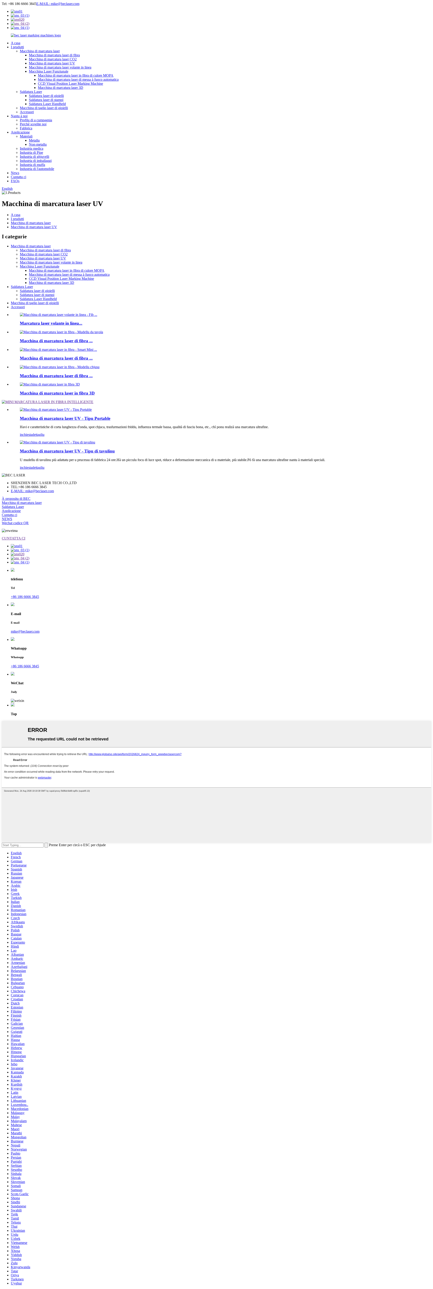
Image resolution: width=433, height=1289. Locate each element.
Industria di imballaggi (36, 161)
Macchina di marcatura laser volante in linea (60, 67)
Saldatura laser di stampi (46, 100)
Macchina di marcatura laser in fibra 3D (57, 393)
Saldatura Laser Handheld (47, 104)
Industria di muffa (32, 165)
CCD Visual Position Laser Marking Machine (70, 83)
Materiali (26, 136)
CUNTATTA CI (13, 538)
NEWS (7, 519)
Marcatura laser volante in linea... (51, 323)
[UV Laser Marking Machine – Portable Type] (56, 409)
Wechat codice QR (15, 523)
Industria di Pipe (31, 152)
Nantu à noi (19, 116)
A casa (15, 43)
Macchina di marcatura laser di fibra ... (56, 340)
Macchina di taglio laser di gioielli (44, 108)
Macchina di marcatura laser (40, 51)
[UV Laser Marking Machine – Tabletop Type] (57, 442)
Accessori (27, 112)
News (15, 173)
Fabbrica (26, 128)
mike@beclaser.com (25, 631)
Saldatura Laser (31, 92)
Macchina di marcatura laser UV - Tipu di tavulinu (67, 451)
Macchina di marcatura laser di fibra (54, 55)
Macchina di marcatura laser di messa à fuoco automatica (78, 79)
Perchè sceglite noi (33, 124)
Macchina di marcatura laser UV (52, 63)
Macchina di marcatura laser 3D (60, 88)
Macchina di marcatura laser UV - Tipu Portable (65, 418)
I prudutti (17, 47)
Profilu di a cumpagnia (36, 120)
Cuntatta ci (18, 177)
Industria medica (31, 148)
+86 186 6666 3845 (25, 597)
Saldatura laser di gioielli (46, 96)
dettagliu (38, 435)
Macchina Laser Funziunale (48, 71)
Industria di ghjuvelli (34, 157)
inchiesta (26, 435)
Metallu (34, 140)
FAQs (15, 181)
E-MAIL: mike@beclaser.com (57, 4)
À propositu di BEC (16, 499)
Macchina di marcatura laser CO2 (53, 59)
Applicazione (20, 132)
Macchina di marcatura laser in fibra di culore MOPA (75, 75)
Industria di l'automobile (37, 169)
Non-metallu (38, 144)
